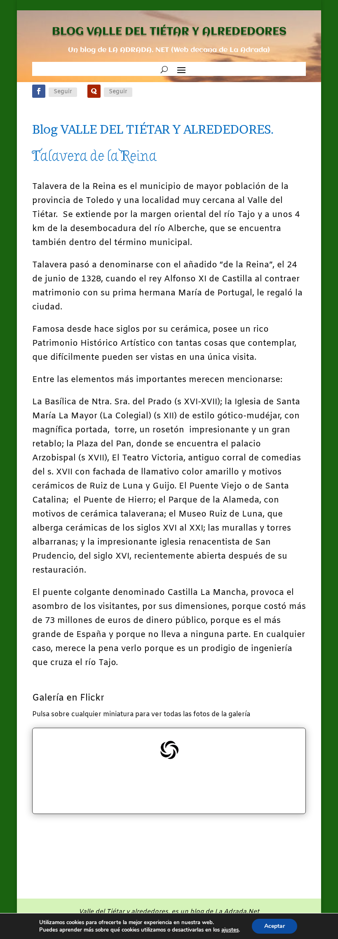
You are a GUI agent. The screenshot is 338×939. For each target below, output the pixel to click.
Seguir (63, 92)
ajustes (230, 930)
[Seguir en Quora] (94, 91)
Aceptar (274, 926)
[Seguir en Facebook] (38, 91)
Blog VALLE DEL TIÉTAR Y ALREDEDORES (153, 129)
